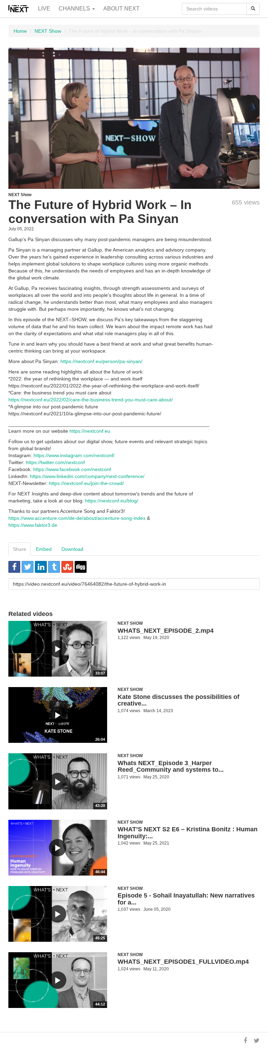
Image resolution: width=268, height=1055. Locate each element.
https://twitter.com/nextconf (55, 462)
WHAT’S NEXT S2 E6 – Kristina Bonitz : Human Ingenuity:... (188, 833)
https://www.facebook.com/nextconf (72, 469)
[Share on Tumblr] (54, 567)
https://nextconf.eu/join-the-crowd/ (86, 483)
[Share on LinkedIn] (41, 567)
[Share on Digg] (81, 567)
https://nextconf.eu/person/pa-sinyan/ (101, 361)
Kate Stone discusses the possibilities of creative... (178, 700)
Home (20, 31)
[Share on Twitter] (28, 567)
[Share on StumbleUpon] (67, 567)
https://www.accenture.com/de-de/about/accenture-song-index (77, 518)
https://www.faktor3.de (32, 525)
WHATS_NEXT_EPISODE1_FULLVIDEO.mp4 (183, 961)
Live (44, 8)
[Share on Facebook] (14, 567)
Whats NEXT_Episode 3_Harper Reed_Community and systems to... (171, 766)
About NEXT (121, 8)
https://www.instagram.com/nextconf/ (74, 455)
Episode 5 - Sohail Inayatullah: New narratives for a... (186, 899)
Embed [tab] (44, 549)
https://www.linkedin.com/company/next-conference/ (87, 476)
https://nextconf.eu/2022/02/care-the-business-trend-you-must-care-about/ (90, 399)
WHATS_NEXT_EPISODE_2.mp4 (166, 630)
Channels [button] (75, 8)
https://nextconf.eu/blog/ (111, 500)
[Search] (253, 9)
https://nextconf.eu (89, 431)
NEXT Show (48, 31)
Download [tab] (72, 549)
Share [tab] (19, 549)
